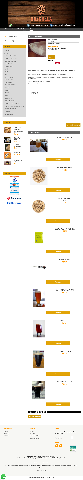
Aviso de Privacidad (41, 470)
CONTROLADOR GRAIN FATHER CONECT (17, 138)
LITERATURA (7, 90)
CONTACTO (19, 28)
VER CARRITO (31, 29)
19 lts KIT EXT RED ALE (65, 321)
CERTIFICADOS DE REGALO (10, 61)
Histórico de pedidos (34, 438)
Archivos (6, 431)
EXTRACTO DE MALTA (9, 77)
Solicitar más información (73, 125)
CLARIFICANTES (8, 64)
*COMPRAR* (51, 57)
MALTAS (6, 95)
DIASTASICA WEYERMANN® (17, 145)
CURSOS (6, 69)
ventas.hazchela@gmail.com (48, 456)
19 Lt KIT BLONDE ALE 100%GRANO (64, 137)
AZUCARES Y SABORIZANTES (10, 56)
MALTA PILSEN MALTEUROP (64, 168)
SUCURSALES (7, 111)
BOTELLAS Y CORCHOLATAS (10, 58)
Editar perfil (32, 433)
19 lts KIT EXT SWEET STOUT (64, 382)
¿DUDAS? (13, 28)
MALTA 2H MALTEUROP (64, 198)
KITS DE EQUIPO (8, 82)
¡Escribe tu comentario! (35, 417)
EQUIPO (6, 74)
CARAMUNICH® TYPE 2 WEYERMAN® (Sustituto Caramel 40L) (18, 129)
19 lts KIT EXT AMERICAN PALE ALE (64, 290)
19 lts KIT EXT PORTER (65, 351)
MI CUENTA (24, 29)
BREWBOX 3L (17, 152)
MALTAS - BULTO (8, 98)
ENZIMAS (6, 71)
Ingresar (32, 431)
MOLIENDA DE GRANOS (9, 101)
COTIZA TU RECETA (8, 66)
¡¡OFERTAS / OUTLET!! (9, 114)
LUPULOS (6, 93)
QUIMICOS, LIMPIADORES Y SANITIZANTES (14, 106)
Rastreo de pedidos (34, 436)
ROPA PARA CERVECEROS (10, 109)
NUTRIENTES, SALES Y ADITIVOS (11, 103)
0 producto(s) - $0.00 (12, 36)
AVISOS (6, 53)
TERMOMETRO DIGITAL (65, 259)
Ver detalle (58, 160)
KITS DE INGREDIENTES (9, 85)
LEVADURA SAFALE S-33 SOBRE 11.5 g (65, 229)
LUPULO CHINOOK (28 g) (18, 160)
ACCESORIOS (7, 50)
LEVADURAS (7, 87)
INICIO (6, 28)
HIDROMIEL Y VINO (8, 79)
